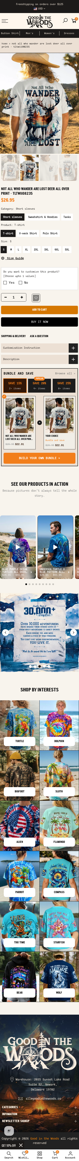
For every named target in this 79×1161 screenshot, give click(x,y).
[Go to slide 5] (49, 666)
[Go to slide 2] (35, 666)
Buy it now (39, 321)
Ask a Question (39, 336)
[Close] (21, 1145)
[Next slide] (73, 632)
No (26, 282)
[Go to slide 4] (44, 666)
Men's (29, 33)
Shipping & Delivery (13, 336)
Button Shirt (10, 33)
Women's (49, 33)
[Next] (73, 103)
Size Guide (14, 258)
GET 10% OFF (9, 1145)
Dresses (69, 33)
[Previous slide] (5, 632)
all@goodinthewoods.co (43, 1098)
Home (5, 43)
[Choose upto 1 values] (19, 276)
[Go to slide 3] (39, 666)
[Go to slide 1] (30, 666)
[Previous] (6, 103)
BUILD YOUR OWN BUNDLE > (39, 458)
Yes (12, 282)
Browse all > (65, 373)
